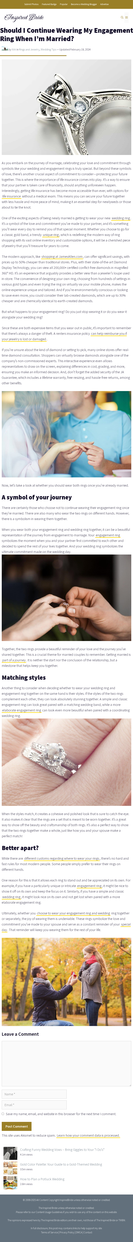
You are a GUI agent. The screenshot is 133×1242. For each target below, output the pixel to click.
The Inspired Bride (48, 1208)
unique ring (51, 234)
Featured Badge (49, 4)
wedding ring (121, 218)
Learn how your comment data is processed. (88, 1135)
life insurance (11, 196)
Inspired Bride (23, 17)
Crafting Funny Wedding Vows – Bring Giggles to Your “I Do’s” (62, 1149)
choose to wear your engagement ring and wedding (73, 913)
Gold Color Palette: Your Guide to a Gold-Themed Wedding (61, 1164)
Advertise (104, 4)
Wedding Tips (48, 49)
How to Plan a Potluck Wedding (42, 1179)
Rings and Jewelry (29, 49)
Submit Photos (31, 4)
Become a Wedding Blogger (84, 4)
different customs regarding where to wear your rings (61, 858)
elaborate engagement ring (21, 710)
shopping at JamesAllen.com (62, 256)
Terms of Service (49, 1232)
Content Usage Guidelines (49, 1212)
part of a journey (14, 660)
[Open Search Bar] (122, 17)
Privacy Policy (67, 1232)
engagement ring (108, 535)
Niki (14, 49)
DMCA (79, 1232)
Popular (64, 4)
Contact (88, 1232)
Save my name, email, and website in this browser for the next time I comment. (61, 1114)
